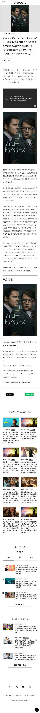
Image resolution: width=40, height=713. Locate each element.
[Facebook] (10, 687)
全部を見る (20, 604)
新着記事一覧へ (20, 665)
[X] (17, 687)
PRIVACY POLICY (30, 695)
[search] (37, 3)
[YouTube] (23, 687)
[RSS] (30, 687)
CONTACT (8, 695)
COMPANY (18, 695)
